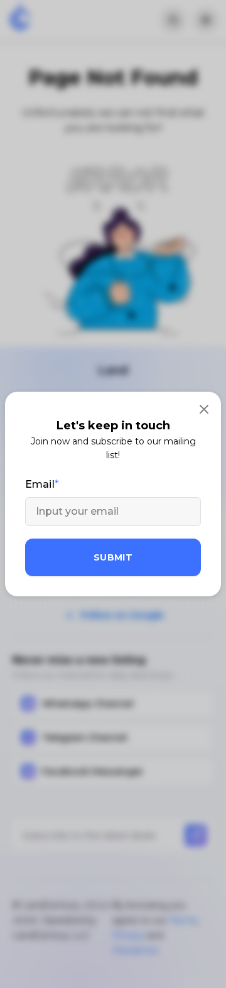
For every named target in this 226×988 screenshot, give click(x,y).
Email (40, 484)
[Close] (204, 409)
